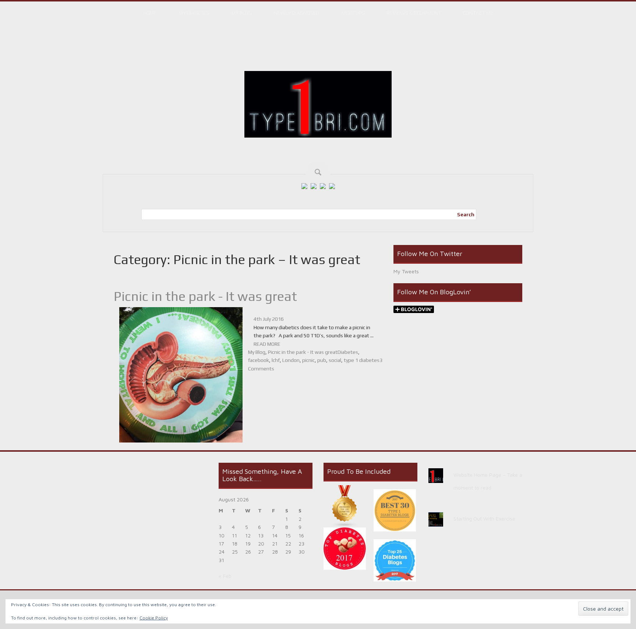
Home (150, 13)
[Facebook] (304, 186)
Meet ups (353, 13)
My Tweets (406, 271)
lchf (276, 360)
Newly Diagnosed (296, 13)
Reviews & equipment (414, 13)
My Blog (242, 13)
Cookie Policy (153, 618)
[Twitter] (314, 186)
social (335, 360)
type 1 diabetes (361, 360)
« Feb (225, 576)
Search (465, 214)
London (291, 360)
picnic (308, 360)
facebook (258, 360)
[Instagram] (323, 186)
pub (321, 360)
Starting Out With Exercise (484, 518)
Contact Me (478, 13)
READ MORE (267, 344)
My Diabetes (194, 13)
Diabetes (348, 352)
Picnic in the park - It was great (205, 296)
